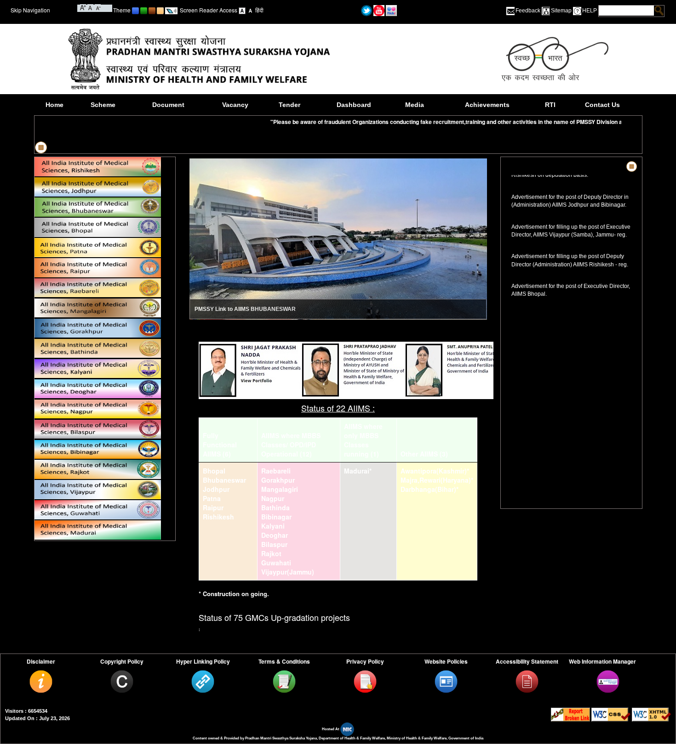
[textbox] (626, 11)
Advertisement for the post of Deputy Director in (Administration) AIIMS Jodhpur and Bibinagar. (571, 190)
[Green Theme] (143, 10)
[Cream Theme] (160, 10)
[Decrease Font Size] (98, 7)
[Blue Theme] (135, 10)
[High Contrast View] (250, 10)
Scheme (103, 104)
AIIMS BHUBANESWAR (265, 309)
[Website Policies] (446, 681)
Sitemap (561, 10)
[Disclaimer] (40, 681)
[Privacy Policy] (365, 681)
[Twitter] (366, 10)
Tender (289, 104)
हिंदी (259, 10)
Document (168, 104)
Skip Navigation (30, 10)
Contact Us (602, 104)
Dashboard (354, 104)
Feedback (528, 10)
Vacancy (235, 104)
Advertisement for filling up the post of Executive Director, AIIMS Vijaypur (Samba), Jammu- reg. (571, 220)
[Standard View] (242, 10)
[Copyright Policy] (121, 681)
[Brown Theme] (152, 10)
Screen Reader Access (208, 10)
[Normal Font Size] (90, 7)
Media (414, 104)
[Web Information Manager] (607, 681)
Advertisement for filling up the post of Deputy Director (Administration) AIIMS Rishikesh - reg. (572, 249)
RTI (550, 104)
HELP (589, 10)
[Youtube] (378, 10)
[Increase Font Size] (83, 7)
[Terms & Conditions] (284, 681)
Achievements (487, 104)
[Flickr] (391, 10)
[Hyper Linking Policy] (202, 681)
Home (54, 104)
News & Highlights (534, 166)
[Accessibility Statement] (527, 681)
